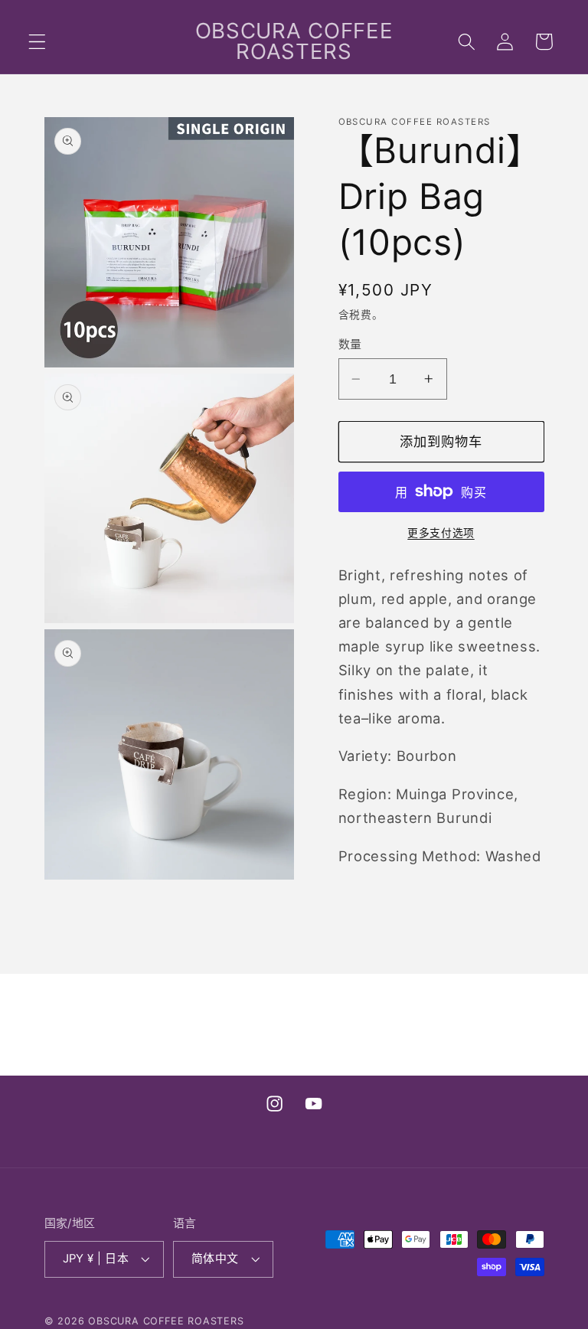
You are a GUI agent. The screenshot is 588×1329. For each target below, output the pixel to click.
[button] (37, 41)
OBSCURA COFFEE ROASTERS (166, 1321)
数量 (350, 344)
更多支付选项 (440, 533)
